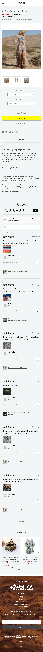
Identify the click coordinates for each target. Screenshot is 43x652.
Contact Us (21, 609)
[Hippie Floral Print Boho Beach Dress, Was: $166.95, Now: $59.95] (30, 546)
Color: (21, 91)
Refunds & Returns (21, 602)
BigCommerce (25, 645)
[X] (13, 131)
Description (22, 140)
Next (38, 551)
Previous (3, 551)
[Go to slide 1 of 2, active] (19, 569)
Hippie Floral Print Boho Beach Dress (30, 558)
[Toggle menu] (3, 3)
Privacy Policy (21, 599)
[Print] (10, 131)
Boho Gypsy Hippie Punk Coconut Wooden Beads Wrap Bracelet (10, 560)
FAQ (21, 597)
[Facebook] (3, 131)
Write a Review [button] (27, 19)
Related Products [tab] (22, 532)
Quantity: (21, 109)
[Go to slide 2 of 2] (22, 569)
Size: (21, 100)
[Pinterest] (17, 131)
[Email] (7, 131)
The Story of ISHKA (21, 606)
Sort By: (29, 232)
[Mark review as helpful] (37, 262)
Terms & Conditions (21, 604)
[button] (31, 210)
